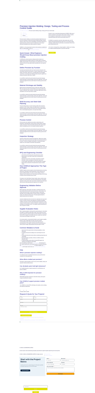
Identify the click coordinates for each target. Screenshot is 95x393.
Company (63, 362)
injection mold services (37, 48)
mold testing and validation (34, 49)
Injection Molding (25, 30)
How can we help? (50, 366)
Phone (34, 299)
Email (34, 296)
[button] (21, 291)
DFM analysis (43, 48)
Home (21, 30)
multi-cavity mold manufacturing (39, 246)
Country (21, 299)
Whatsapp (21, 302)
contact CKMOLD (36, 242)
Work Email (63, 358)
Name (21, 296)
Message (21, 305)
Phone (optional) (50, 362)
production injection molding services (27, 245)
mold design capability (24, 49)
